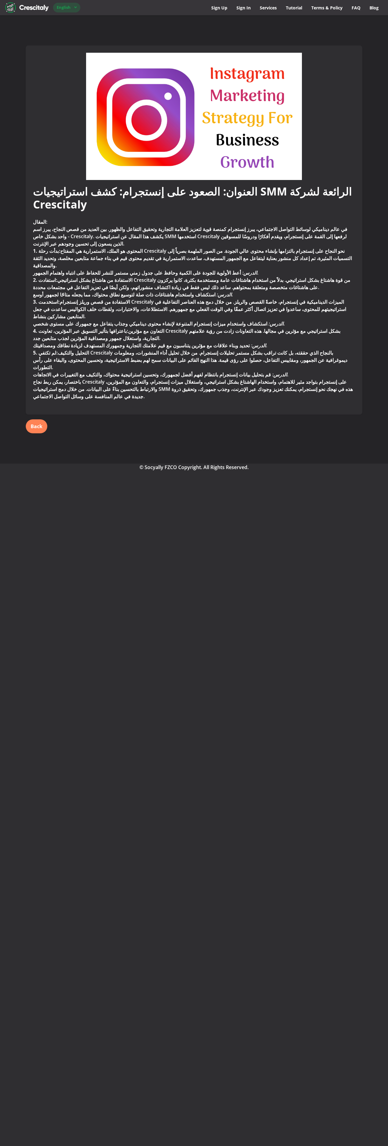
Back (36, 426)
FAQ (356, 8)
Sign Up (219, 8)
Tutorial (294, 8)
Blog (374, 8)
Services (268, 8)
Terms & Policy (327, 8)
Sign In (243, 8)
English (64, 7)
